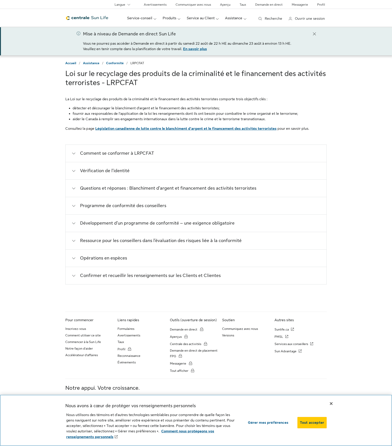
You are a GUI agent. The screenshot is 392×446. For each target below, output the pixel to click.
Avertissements (155, 4)
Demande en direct (269, 4)
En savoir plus (195, 49)
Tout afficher (179, 370)
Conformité (115, 63)
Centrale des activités (185, 344)
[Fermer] (314, 33)
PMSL (278, 336)
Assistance (91, 63)
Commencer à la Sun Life (83, 342)
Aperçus (176, 336)
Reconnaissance (129, 356)
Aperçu (225, 4)
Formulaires (126, 329)
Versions (228, 335)
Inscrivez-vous (75, 329)
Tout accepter (312, 423)
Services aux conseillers (291, 344)
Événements (127, 362)
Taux (243, 4)
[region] (196, 420)
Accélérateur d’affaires (81, 355)
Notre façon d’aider (79, 348)
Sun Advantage (285, 351)
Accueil (70, 63)
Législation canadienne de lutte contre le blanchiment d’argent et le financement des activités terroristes (186, 129)
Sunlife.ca (281, 329)
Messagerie (300, 4)
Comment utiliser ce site (83, 335)
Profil (321, 4)
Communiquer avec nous (193, 4)
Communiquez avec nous (240, 329)
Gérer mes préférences (268, 423)
